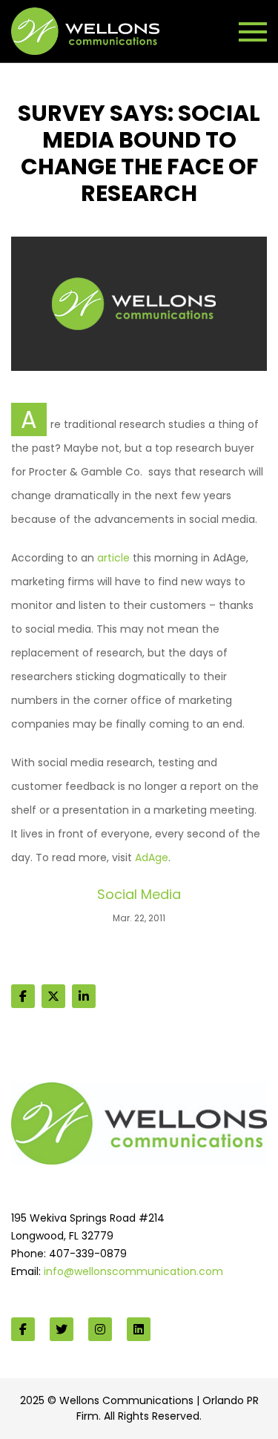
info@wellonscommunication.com (133, 1271)
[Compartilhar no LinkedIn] (84, 996)
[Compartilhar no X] (53, 996)
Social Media (139, 894)
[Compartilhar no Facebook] (23, 996)
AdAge (151, 857)
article (113, 557)
